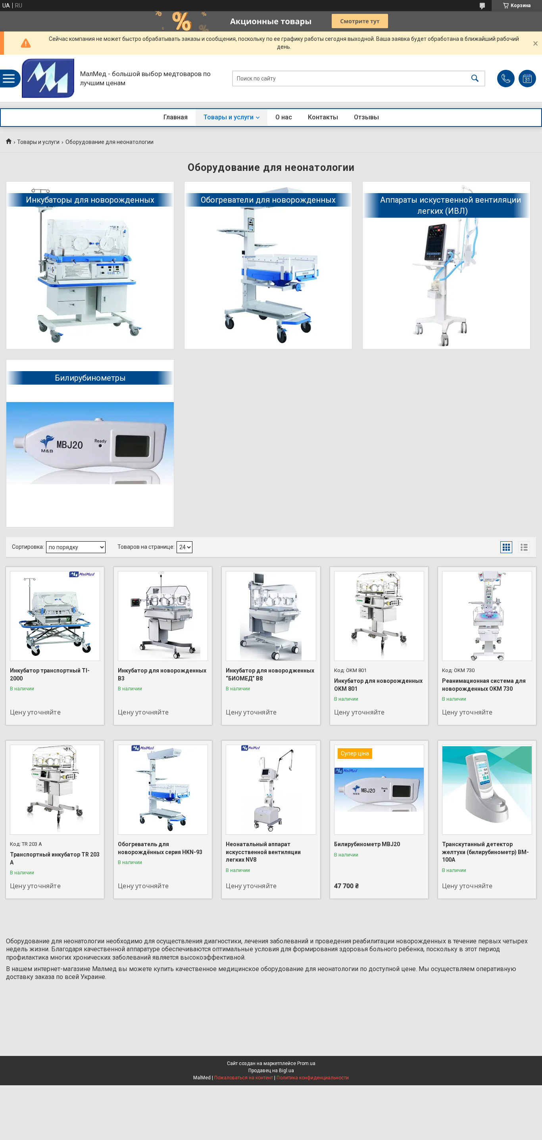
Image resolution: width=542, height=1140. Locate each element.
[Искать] (474, 78)
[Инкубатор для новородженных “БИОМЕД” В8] (271, 616)
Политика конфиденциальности (313, 1078)
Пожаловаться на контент (243, 1078)
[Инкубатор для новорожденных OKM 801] (379, 616)
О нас (283, 117)
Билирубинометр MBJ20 (367, 844)
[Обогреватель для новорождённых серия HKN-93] (163, 790)
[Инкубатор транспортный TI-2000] (55, 616)
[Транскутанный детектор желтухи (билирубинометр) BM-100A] (487, 790)
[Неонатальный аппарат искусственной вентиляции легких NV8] (271, 790)
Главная (175, 117)
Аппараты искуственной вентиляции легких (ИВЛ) (450, 205)
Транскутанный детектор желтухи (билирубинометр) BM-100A (485, 852)
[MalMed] (48, 78)
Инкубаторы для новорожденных (90, 200)
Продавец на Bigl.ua (271, 1070)
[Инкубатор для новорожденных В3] (163, 616)
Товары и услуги (229, 117)
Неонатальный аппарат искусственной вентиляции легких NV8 (263, 852)
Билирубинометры (90, 378)
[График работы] (527, 78)
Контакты (323, 117)
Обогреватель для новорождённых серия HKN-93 (160, 848)
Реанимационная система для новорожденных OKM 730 (484, 685)
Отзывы (366, 117)
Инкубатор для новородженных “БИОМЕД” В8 (270, 674)
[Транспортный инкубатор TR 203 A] (55, 790)
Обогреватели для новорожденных (268, 200)
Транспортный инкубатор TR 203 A (55, 858)
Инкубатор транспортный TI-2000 (50, 674)
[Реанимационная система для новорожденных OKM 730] (487, 616)
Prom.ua (306, 1063)
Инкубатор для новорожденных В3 (162, 674)
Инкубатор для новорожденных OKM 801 (378, 685)
